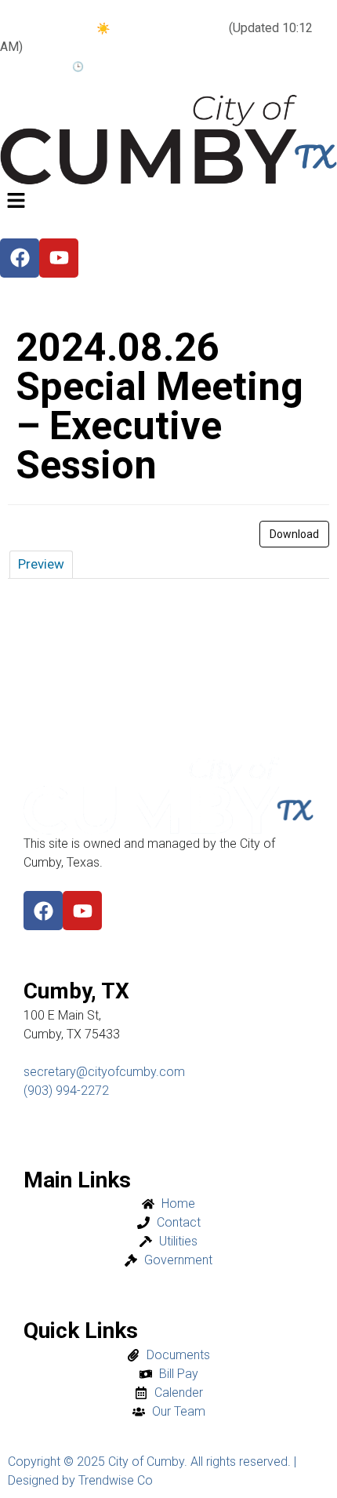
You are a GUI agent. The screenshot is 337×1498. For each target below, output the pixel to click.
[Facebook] (43, 910)
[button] (168, 202)
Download (294, 534)
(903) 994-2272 (66, 1090)
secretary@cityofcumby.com (104, 1071)
